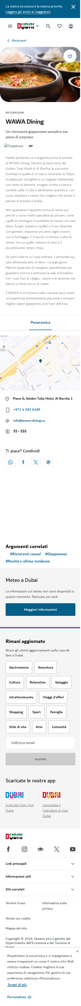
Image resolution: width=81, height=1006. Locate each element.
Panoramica (40, 322)
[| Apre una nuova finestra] (24, 849)
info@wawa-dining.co (29, 420)
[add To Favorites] (69, 56)
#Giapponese (56, 554)
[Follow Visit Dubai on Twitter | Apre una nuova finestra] (56, 849)
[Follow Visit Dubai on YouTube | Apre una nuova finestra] (72, 849)
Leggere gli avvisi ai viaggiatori (28, 12)
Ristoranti (19, 40)
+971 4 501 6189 (26, 409)
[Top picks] (59, 26)
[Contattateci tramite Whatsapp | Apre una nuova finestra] (11, 462)
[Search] (48, 26)
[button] (19, 997)
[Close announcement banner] (73, 6)
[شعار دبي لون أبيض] (19, 837)
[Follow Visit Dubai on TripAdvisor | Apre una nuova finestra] (40, 849)
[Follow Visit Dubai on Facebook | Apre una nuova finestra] (8, 849)
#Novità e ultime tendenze (28, 561)
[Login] (71, 26)
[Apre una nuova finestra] (23, 462)
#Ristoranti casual (25, 554)
